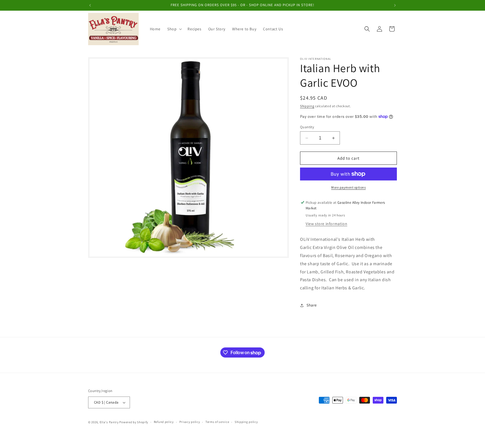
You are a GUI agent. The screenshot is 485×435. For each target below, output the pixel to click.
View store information (326, 223)
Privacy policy (189, 422)
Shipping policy (246, 422)
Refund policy (164, 422)
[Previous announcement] (90, 5)
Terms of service (217, 422)
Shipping (307, 106)
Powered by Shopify (133, 422)
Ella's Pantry (109, 422)
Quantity (307, 127)
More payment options (348, 187)
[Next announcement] (395, 5)
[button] (174, 29)
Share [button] (311, 305)
